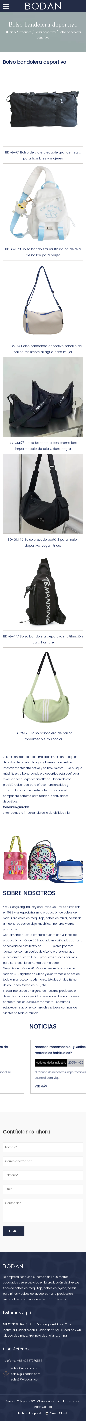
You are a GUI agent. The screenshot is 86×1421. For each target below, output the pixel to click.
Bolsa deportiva (45, 32)
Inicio (12, 32)
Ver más (13, 1086)
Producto (25, 32)
